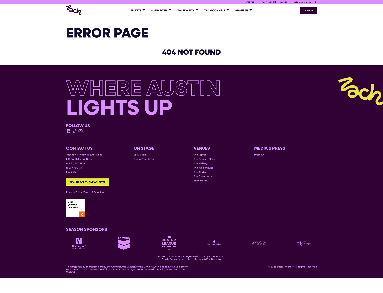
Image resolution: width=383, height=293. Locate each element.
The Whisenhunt (203, 167)
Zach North (200, 180)
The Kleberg (201, 163)
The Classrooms (203, 176)
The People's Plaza (204, 158)
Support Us (159, 10)
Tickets (136, 10)
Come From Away (144, 158)
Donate (308, 10)
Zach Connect (214, 10)
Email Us (71, 171)
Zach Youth (185, 10)
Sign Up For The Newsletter (87, 182)
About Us (241, 10)
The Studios (200, 171)
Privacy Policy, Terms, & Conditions (86, 192)
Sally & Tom (140, 154)
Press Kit (259, 154)
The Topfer (200, 154)
